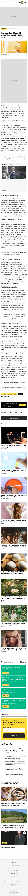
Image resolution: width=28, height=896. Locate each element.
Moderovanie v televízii (8, 847)
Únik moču (20, 394)
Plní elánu (4, 394)
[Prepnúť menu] (2, 2)
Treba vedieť (4, 28)
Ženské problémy (5, 396)
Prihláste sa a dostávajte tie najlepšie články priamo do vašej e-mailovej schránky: (13, 722)
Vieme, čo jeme (5, 799)
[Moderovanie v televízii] (14, 838)
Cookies (14, 862)
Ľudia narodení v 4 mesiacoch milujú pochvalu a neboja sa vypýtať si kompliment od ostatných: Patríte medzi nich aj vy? (15, 763)
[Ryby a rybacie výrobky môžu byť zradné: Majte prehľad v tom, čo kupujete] (14, 794)
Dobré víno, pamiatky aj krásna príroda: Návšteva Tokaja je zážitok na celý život (12, 826)
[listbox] (22, 744)
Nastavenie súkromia (14, 865)
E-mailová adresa (7, 727)
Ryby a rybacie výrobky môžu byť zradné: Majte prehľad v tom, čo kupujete (13, 804)
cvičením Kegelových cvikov (8, 292)
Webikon (20, 887)
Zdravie (15, 394)
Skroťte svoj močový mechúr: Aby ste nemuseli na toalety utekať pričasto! (14, 316)
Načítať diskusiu (14, 418)
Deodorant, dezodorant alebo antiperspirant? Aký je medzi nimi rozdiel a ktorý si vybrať (14, 750)
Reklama (14, 873)
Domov (14, 876)
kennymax (12, 887)
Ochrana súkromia (14, 871)
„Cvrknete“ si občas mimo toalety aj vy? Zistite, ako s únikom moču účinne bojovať (14, 158)
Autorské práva (14, 868)
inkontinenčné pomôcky (14, 239)
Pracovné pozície (7, 662)
